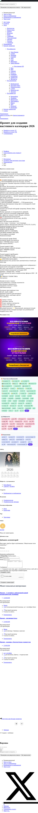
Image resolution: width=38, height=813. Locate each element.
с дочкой (29, 395)
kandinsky (10, 426)
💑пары (14, 383)
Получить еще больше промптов (12, 719)
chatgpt (3, 421)
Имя (1, 557)
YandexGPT (14, 77)
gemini (13, 418)
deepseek (29, 418)
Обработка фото (15, 87)
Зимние (9, 31)
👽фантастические (6, 408)
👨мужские (31, 383)
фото (19, 405)
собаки (9, 400)
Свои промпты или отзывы (12, 153)
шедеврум (17, 421)
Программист (15, 101)
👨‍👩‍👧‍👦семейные (25, 386)
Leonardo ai (14, 76)
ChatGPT (13, 57)
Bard (12, 68)
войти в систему (5, 115)
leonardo (18, 426)
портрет (13, 403)
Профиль (6, 151)
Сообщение (3, 567)
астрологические (21, 444)
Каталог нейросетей (10, 109)
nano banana (5, 418)
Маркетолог (14, 99)
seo (2, 444)
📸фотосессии (5, 383)
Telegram (6, 730)
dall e (3, 426)
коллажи (4, 400)
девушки (9, 39)
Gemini (13, 53)
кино (34, 408)
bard (3, 428)
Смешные (10, 42)
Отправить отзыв (5, 572)
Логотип (13, 91)
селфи (31, 398)
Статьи (13, 88)
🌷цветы (4, 390)
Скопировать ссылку (10, 809)
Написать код (15, 90)
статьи (27, 439)
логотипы (4, 405)
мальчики (17, 395)
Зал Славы (7, 22)
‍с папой (12, 388)
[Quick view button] (4, 610)
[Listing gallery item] (10, 478)
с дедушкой (17, 398)
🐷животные (30, 393)
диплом (3, 437)
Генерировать (4, 114)
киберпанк (4, 410)
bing (9, 428)
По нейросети (11, 49)
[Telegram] (16, 724)
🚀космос (12, 405)
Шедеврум (14, 79)
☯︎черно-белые (12, 390)
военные (20, 403)
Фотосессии (10, 28)
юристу (11, 439)
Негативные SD (19, 66)
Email (1, 559)
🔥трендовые (5, 381)
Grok (12, 60)
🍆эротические (30, 390)
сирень (13, 408)
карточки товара (29, 437)
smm (29, 441)
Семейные (10, 36)
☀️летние (27, 388)
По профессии (11, 93)
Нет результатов (25, 7)
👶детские (19, 388)
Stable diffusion (15, 63)
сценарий (22, 441)
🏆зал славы (14, 381)
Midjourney (14, 61)
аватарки (28, 403)
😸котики (13, 393)
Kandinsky (14, 74)
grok (30, 421)
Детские (9, 41)
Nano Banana (14, 52)
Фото (5, 25)
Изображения (8, 44)
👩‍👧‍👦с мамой (4, 388)
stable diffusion (28, 423)
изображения (27, 405)
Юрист (13, 103)
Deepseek (13, 55)
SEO (12, 104)
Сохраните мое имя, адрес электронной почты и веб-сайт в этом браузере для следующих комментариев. (19, 569)
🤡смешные (4, 393)
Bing (12, 69)
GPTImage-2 (21, 418)
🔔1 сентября (24, 381)
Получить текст (15, 85)
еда (15, 410)
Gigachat (13, 71)
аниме (10, 410)
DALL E (13, 72)
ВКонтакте (7, 807)
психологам (19, 437)
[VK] (22, 724)
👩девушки (22, 383)
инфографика (21, 400)
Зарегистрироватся (18, 115)
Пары (8, 34)
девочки (11, 395)
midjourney (19, 423)
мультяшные (5, 395)
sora (25, 421)
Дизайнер (13, 98)
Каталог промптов (9, 46)
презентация (19, 439)
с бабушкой (10, 398)
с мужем (4, 398)
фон (21, 410)
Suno (12, 58)
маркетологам (10, 444)
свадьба (15, 400)
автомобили (4, 403)
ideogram (26, 426)
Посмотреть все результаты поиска (10, 7)
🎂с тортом (21, 393)
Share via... (7, 811)
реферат (4, 439)
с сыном (23, 395)
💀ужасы (19, 408)
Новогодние (10, 30)
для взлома (14, 441)
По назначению (11, 80)
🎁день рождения (6, 386)
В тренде (6, 23)
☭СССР (21, 390)
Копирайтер (14, 96)
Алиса (11, 423)
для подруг (28, 400)
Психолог (13, 106)
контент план (5, 441)
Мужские (10, 33)
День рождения (11, 38)
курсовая (11, 437)
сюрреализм (28, 408)
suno (10, 421)
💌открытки (16, 386)
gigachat (4, 423)
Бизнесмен (14, 107)
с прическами (25, 398)
